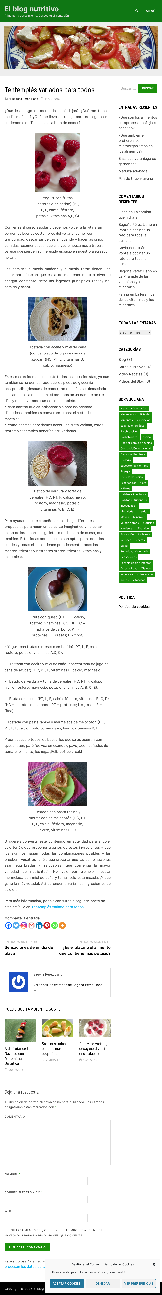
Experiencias (128, 482)
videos (125, 579)
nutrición (148, 522)
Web (8, 1210)
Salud (124, 545)
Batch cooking (129, 431)
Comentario (16, 1116)
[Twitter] (16, 925)
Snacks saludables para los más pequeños (56, 1048)
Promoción (127, 534)
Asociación (143, 419)
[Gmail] (31, 925)
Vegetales (127, 574)
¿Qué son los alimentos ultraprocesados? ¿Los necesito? (138, 122)
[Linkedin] (39, 925)
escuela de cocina (132, 477)
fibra (143, 482)
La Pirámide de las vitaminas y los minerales (134, 281)
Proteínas (144, 534)
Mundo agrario (130, 522)
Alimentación (139, 408)
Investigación (129, 505)
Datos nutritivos (132, 367)
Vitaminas (139, 579)
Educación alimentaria (134, 465)
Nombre (12, 1173)
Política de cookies (134, 607)
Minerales (139, 517)
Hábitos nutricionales (134, 499)
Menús (125, 517)
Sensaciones (129, 557)
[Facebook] (8, 925)
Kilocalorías (128, 511)
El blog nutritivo (32, 9)
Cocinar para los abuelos (136, 442)
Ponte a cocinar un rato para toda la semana (134, 235)
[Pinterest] (46, 925)
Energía (125, 471)
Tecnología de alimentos (136, 562)
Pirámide (143, 528)
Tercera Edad (129, 568)
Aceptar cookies (67, 1283)
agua (124, 408)
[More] (62, 925)
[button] (154, 1264)
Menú (150, 11)
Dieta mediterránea (133, 454)
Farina (124, 294)
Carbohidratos (129, 437)
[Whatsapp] (54, 925)
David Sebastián (132, 248)
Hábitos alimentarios (133, 494)
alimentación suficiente (135, 414)
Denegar (103, 1283)
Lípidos (143, 511)
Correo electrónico (24, 1192)
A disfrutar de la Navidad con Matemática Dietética (17, 1056)
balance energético (133, 425)
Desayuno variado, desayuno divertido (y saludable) (94, 1048)
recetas (140, 539)
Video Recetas (130, 374)
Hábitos (125, 488)
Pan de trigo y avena (136, 178)
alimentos (127, 419)
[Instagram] (23, 925)
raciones (126, 539)
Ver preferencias (138, 1283)
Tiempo (146, 568)
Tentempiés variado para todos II (59, 907)
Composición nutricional (136, 448)
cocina (147, 437)
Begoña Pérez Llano (25, 98)
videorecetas (145, 574)
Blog (122, 359)
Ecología (126, 459)
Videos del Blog (131, 381)
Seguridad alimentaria (134, 551)
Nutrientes (127, 528)
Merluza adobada (133, 171)
